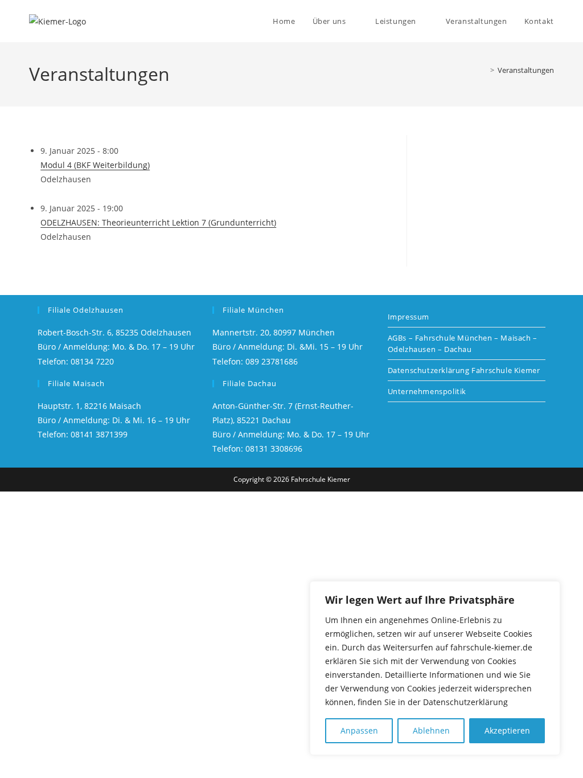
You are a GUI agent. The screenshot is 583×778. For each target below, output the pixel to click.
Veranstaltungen (526, 70)
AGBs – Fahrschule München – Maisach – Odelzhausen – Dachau (462, 343)
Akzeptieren (507, 730)
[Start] (484, 70)
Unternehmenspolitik (427, 391)
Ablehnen (431, 730)
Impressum (408, 317)
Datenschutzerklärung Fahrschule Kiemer (464, 370)
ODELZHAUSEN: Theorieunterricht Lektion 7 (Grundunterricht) (158, 222)
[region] (435, 668)
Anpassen (359, 730)
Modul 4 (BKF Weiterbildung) (95, 164)
